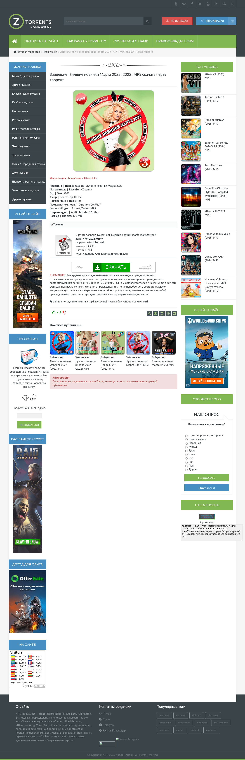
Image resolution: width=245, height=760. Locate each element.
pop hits (180, 730)
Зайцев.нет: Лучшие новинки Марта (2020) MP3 (163, 361)
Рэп (190, 458)
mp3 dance (202, 723)
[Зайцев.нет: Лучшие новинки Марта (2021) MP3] (138, 354)
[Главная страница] (15, 41)
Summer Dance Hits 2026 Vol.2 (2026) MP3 (216, 146)
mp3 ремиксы (221, 723)
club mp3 (196, 715)
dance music (165, 723)
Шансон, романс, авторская (205, 435)
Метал (192, 447)
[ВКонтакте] (184, 4)
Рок (190, 462)
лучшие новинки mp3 (80, 301)
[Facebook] (192, 4)
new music (164, 730)
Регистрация (179, 21)
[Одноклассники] (176, 4)
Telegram (109, 725)
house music (184, 723)
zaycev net (101, 301)
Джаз (191, 450)
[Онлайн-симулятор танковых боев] (27, 274)
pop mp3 (195, 730)
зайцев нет (60, 301)
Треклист (58, 224)
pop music (211, 730)
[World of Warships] (206, 352)
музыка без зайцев (119, 301)
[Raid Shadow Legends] (27, 499)
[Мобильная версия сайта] (232, 4)
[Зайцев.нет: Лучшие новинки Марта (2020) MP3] (164, 354)
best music (164, 715)
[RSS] (216, 4)
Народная (194, 443)
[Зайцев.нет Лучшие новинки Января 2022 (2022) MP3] (87, 354)
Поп (191, 465)
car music (180, 715)
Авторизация (214, 21)
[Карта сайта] (224, 4)
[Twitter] (200, 4)
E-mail (107, 714)
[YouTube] (208, 4)
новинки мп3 (140, 301)
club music (213, 715)
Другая (192, 469)
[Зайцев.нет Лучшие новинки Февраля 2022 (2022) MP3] (62, 354)
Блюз (191, 454)
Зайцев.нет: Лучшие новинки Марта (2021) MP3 (137, 361)
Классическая (197, 439)
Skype (106, 719)
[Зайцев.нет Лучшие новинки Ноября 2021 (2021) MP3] (113, 354)
